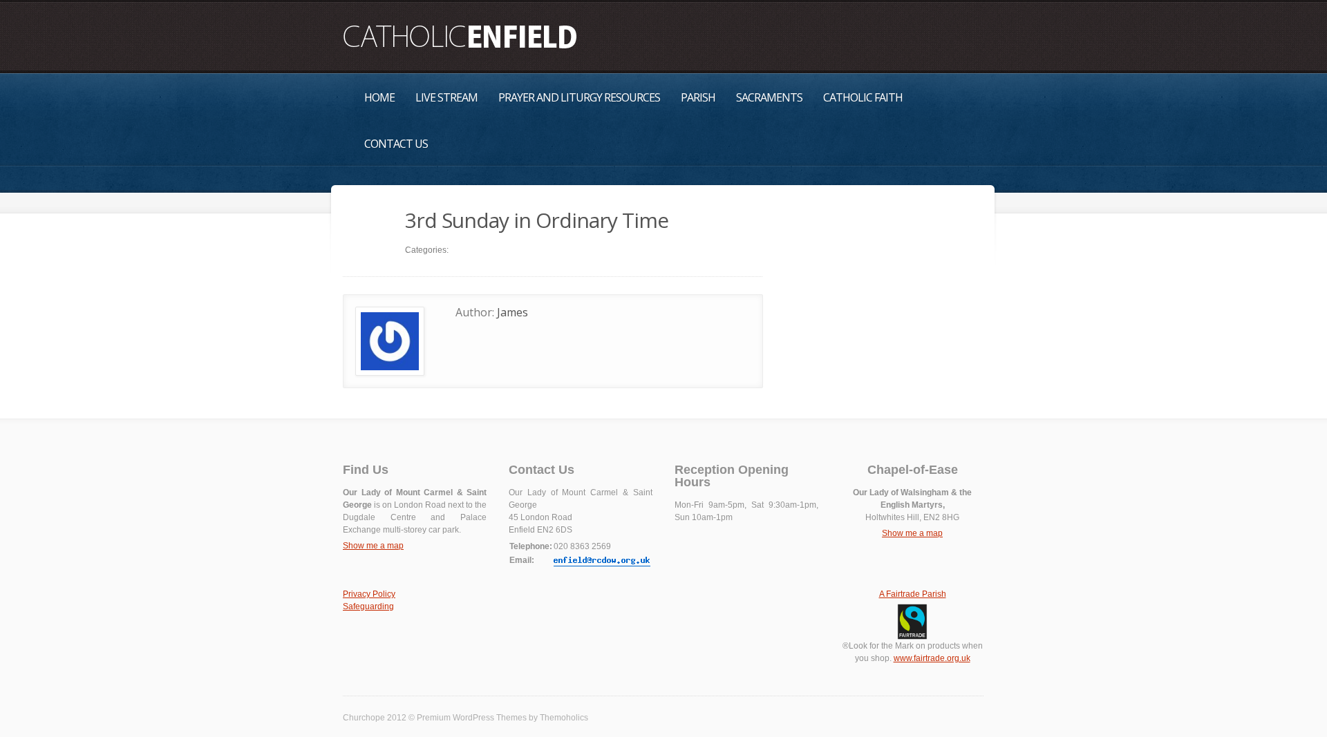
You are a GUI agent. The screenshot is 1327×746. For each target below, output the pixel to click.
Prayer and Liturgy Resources (579, 97)
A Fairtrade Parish (912, 594)
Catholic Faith (863, 97)
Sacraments (769, 97)
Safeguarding (368, 606)
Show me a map (373, 546)
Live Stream (446, 97)
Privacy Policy (369, 594)
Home (379, 97)
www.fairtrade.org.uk (932, 658)
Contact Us (396, 143)
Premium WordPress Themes (472, 718)
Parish (698, 97)
